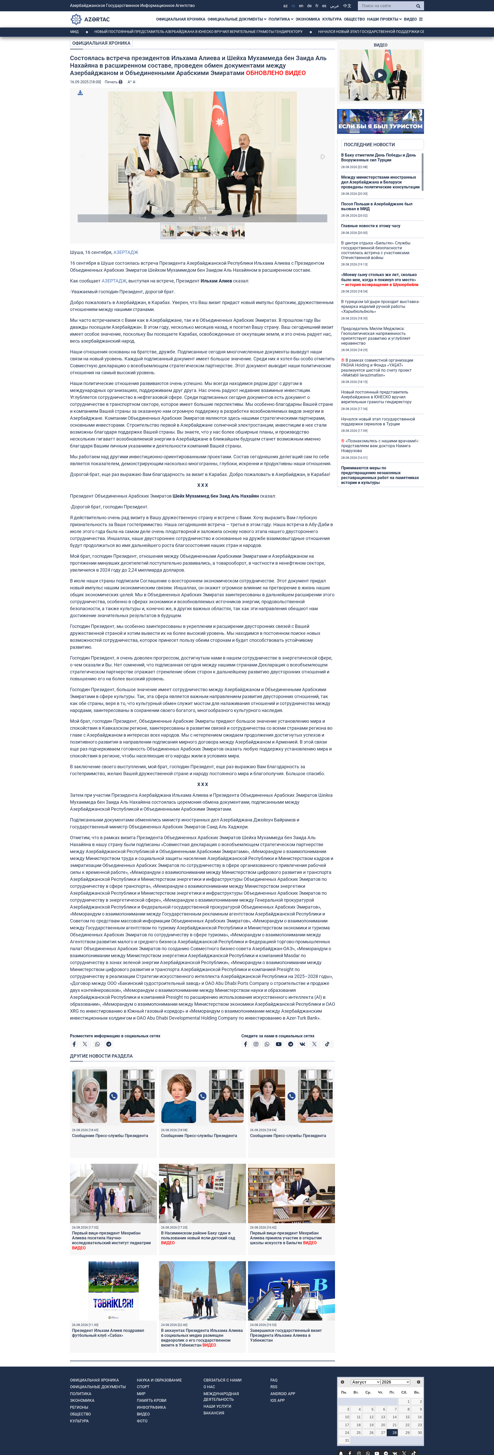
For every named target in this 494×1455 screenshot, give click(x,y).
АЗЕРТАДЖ (125, 252)
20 (383, 1425)
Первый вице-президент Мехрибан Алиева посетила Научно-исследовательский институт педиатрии (111, 1240)
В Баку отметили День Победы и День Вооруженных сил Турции (378, 157)
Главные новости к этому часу (370, 225)
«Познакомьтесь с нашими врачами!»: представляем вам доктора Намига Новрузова (380, 445)
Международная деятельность (221, 1397)
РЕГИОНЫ (79, 1407)
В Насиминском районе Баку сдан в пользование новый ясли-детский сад (198, 1238)
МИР (141, 1394)
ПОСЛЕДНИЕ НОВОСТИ (369, 144)
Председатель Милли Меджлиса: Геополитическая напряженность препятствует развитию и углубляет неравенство (376, 336)
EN (301, 5)
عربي (334, 5)
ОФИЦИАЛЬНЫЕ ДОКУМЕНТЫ (236, 19)
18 (359, 1425)
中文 (347, 5)
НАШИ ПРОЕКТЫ (383, 19)
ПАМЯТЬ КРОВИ (151, 1400)
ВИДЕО (410, 19)
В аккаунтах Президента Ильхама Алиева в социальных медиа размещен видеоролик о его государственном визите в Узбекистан (202, 1338)
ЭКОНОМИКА (308, 19)
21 (395, 1425)
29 (407, 1433)
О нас (209, 1387)
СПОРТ (143, 1387)
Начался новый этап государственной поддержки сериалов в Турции (337, 32)
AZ (285, 5)
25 (359, 1433)
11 (359, 1417)
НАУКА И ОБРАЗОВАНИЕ (159, 1380)
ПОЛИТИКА (280, 19)
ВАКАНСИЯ (214, 1413)
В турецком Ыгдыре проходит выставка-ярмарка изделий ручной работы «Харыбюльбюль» (380, 306)
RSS (273, 1387)
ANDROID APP (282, 1394)
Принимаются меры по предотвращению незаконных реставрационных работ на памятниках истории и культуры (380, 475)
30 (420, 1433)
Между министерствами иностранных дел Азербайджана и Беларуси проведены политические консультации (380, 182)
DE (309, 5)
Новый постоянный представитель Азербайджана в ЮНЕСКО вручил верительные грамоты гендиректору (147, 32)
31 (347, 1440)
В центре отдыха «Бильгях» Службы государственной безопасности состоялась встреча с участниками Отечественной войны (375, 250)
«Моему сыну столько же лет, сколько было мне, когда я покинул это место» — (379, 279)
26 (371, 1433)
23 (420, 1425)
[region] (382, 320)
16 (420, 1417)
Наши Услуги (217, 1406)
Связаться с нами (223, 1380)
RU (293, 5)
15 (407, 1417)
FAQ (273, 1380)
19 (371, 1425)
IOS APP (277, 1400)
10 (347, 1417)
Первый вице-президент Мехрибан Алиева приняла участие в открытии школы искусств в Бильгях (286, 1238)
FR (316, 5)
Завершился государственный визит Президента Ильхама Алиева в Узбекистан (286, 1335)
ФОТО (142, 1421)
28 (395, 1433)
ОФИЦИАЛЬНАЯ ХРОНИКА (180, 19)
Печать (112, 82)
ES (324, 5)
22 (407, 1425)
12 (371, 1417)
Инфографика (151, 1407)
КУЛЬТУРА (332, 19)
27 (383, 1433)
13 (383, 1417)
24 (347, 1433)
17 (347, 1425)
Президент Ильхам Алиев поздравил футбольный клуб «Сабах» (108, 1333)
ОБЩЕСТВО (354, 19)
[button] (202, 156)
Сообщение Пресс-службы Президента (110, 1135)
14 (395, 1417)
